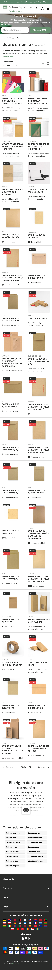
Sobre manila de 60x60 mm (10, 532)
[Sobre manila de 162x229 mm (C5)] (13, 387)
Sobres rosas (33, 847)
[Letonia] (25, 926)
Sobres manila (12, 837)
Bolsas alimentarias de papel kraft (39, 620)
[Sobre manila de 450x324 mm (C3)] (13, 218)
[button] (42, 8)
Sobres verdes (12, 856)
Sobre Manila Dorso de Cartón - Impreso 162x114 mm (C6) (39, 450)
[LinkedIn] (29, 938)
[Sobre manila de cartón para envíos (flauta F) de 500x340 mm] (39, 514)
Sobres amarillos (35, 837)
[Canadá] (25, 919)
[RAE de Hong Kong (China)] (22, 929)
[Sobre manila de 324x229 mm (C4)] (13, 301)
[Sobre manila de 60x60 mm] (13, 514)
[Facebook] (23, 938)
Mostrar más (8, 57)
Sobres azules (34, 851)
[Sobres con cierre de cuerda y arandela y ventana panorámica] (13, 342)
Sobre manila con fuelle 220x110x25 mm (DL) (39, 361)
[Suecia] (37, 929)
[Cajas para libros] (39, 302)
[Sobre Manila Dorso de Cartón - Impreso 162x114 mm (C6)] (39, 431)
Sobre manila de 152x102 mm (10, 620)
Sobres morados (13, 851)
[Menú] (48, 8)
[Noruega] (35, 926)
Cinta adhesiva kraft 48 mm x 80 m (12, 663)
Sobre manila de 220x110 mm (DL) (10, 448)
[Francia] (35, 923)
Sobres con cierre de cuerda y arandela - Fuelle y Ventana (12, 750)
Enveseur (15, 964)
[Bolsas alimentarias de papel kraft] (39, 603)
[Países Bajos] (45, 926)
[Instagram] (26, 938)
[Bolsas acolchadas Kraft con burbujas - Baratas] (13, 127)
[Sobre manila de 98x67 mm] (39, 218)
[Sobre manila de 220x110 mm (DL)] (13, 430)
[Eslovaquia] (4, 923)
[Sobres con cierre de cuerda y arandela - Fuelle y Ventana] (13, 729)
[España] (15, 923)
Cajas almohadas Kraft (37, 663)
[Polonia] (12, 929)
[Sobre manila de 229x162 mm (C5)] (13, 473)
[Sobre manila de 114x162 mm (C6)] (39, 259)
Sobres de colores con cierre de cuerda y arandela (12, 101)
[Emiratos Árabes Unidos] (45, 919)
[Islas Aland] (15, 926)
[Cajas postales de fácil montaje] (39, 173)
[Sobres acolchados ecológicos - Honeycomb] (39, 127)
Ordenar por (8, 61)
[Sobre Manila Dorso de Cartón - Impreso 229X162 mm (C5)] (39, 388)
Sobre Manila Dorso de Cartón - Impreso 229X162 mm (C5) (39, 407)
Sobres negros (12, 865)
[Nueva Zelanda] (40, 926)
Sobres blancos (13, 833)
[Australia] (9, 919)
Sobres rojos (11, 847)
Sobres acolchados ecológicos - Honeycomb (38, 146)
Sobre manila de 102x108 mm (10, 706)
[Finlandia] (30, 923)
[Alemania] (4, 919)
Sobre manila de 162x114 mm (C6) (36, 491)
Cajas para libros (37, 318)
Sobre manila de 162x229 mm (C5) (10, 405)
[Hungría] (45, 923)
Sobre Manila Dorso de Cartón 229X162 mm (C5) (38, 748)
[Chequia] (30, 919)
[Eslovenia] (9, 923)
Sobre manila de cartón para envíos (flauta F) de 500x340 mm (38, 535)
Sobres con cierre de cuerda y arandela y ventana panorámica (13, 363)
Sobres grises (12, 861)
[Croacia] (35, 919)
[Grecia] (40, 923)
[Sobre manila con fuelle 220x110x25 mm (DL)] (39, 342)
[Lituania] (30, 926)
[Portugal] (17, 929)
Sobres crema (34, 833)
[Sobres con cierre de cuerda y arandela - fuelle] (39, 82)
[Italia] (20, 926)
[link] (10, 767)
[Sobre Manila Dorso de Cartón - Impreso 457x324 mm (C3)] (39, 560)
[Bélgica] (20, 919)
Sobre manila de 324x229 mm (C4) (10, 319)
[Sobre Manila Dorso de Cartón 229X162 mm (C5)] (39, 729)
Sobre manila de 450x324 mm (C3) (10, 236)
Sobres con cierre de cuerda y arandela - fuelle (37, 101)
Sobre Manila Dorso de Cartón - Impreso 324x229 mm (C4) (13, 278)
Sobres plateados (35, 856)
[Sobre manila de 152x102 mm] (13, 602)
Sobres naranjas (35, 842)
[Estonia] (25, 923)
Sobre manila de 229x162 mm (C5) (10, 491)
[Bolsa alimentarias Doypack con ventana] (13, 173)
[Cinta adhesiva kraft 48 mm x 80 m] (13, 646)
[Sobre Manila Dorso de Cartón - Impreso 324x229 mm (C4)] (13, 259)
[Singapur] (32, 929)
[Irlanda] (9, 926)
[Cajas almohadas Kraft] (39, 646)
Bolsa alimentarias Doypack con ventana (12, 192)
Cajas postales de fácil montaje (37, 190)
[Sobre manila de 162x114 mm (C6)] (39, 474)
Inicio (4, 38)
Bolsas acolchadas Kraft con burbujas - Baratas (12, 146)
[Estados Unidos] (20, 923)
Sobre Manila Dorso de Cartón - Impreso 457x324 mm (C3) (39, 579)
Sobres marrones (35, 861)
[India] (4, 926)
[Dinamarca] (40, 919)
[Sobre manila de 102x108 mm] (13, 689)
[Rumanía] (27, 929)
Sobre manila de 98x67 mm (36, 236)
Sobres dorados (13, 842)
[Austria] (15, 919)
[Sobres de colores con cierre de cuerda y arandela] (13, 82)
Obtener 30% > (40, 30)
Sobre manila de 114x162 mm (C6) (36, 276)
